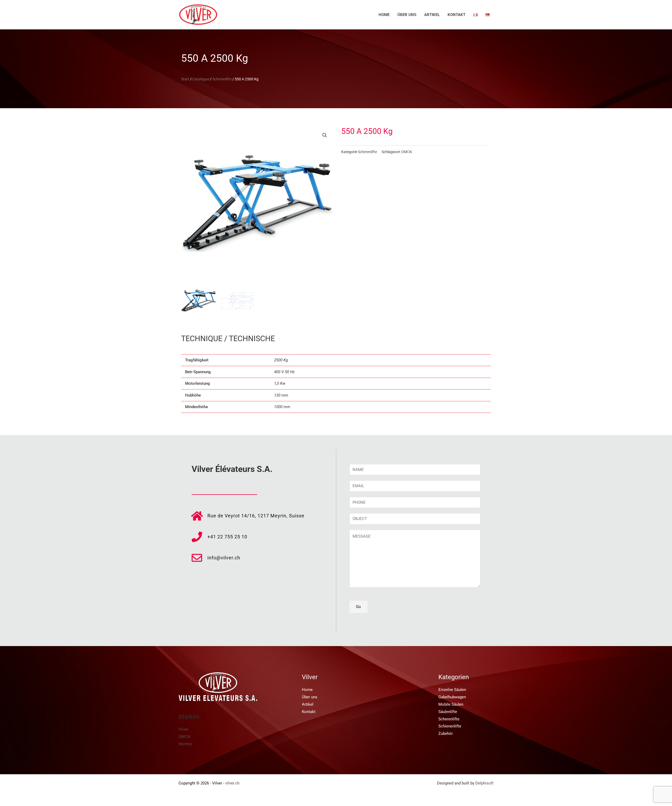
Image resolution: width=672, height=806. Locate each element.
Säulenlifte (447, 711)
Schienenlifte (449, 726)
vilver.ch (232, 783)
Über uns (406, 14)
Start (185, 79)
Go (358, 606)
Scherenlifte (222, 79)
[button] (324, 135)
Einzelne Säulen (452, 689)
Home (384, 14)
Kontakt (456, 14)
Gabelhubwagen (452, 697)
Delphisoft (484, 783)
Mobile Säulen (450, 704)
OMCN (406, 152)
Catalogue (200, 79)
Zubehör (445, 733)
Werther (185, 744)
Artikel (432, 14)
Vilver (183, 729)
